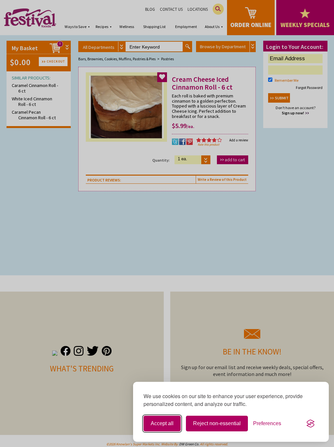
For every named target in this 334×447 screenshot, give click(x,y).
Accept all (162, 423)
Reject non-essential (217, 423)
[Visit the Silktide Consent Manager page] (310, 423)
